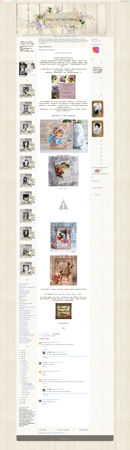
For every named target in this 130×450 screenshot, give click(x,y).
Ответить (44, 346)
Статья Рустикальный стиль (26, 315)
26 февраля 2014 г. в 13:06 (53, 371)
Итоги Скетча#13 (26, 392)
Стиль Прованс (23, 330)
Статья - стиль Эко (23, 312)
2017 (22, 354)
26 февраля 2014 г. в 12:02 (57, 352)
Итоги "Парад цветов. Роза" (28, 388)
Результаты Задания (24, 303)
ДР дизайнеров (23, 292)
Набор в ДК (22, 300)
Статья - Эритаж (23, 313)
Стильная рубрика (23, 333)
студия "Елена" (69, 289)
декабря (24, 362)
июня (23, 373)
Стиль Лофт (22, 326)
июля (23, 372)
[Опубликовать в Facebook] (57, 333)
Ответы (46, 349)
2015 (22, 358)
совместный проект (24, 310)
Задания (54, 335)
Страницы (21, 337)
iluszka (44, 371)
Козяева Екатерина (63, 119)
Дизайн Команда (47, 335)
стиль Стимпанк (23, 331)
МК (20, 298)
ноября (24, 364)
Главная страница (63, 430)
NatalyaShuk (45, 362)
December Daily (23, 342)
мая (23, 376)
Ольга (44, 342)
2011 (22, 403)
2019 (22, 350)
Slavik (63, 221)
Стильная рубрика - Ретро (25, 335)
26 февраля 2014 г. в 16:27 (57, 389)
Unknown (44, 379)
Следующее (43, 430)
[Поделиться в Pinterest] (59, 333)
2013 (22, 399)
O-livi (47, 352)
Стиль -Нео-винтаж (24, 319)
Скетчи (20, 305)
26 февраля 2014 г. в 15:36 (54, 379)
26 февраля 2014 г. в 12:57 (56, 362)
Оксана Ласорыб (63, 254)
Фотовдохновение (23, 339)
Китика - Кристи (63, 188)
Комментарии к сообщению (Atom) (55, 432)
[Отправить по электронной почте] (53, 333)
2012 (22, 401)
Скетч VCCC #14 (26, 394)
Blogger (68, 438)
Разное (21, 301)
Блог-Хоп (21, 285)
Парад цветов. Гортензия (28, 386)
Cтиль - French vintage (24, 340)
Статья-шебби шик (23, 317)
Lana (43, 399)
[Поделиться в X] (56, 333)
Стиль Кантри (22, 324)
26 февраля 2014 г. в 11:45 (52, 342)
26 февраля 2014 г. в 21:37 (52, 399)
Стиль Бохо (22, 321)
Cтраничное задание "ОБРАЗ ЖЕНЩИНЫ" (27, 384)
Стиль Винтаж (22, 322)
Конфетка (21, 296)
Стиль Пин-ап (22, 328)
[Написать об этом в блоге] (54, 333)
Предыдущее (83, 430)
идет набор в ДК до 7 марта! (72, 294)
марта (23, 379)
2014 (22, 360)
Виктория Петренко (63, 155)
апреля (24, 377)
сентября (24, 368)
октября (24, 366)
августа (24, 370)
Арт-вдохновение (23, 283)
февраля (24, 381)
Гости (20, 289)
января (24, 397)
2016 (22, 356)
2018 (22, 352)
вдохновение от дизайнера (25, 287)
